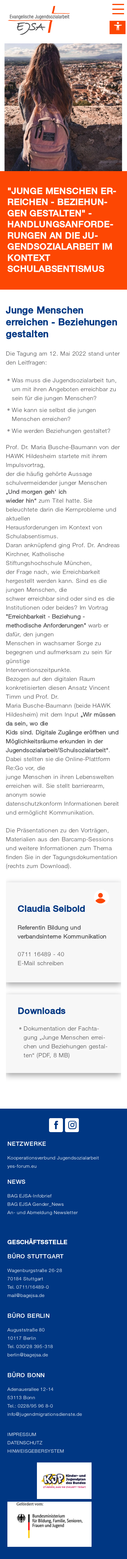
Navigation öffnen (116, 8)
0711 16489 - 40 (41, 954)
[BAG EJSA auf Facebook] (56, 1125)
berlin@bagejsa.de (27, 1355)
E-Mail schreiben (41, 963)
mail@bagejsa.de (26, 1295)
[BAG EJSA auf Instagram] (72, 1125)
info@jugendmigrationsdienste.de (44, 1414)
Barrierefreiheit (118, 27)
